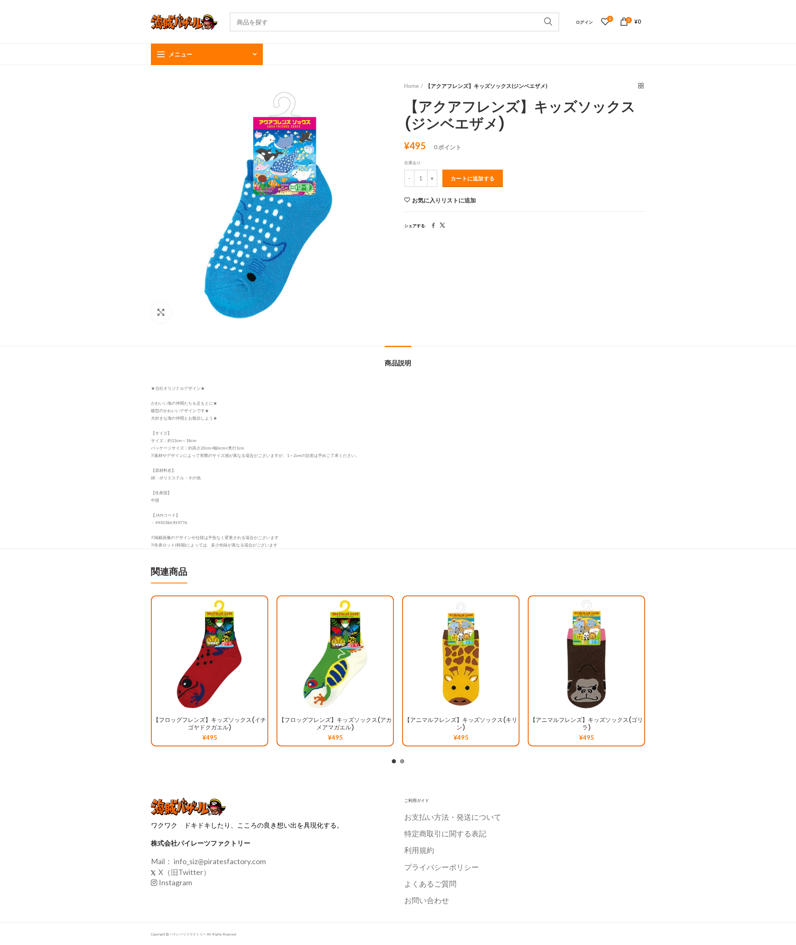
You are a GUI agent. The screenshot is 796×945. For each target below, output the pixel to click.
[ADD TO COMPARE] (261, 628)
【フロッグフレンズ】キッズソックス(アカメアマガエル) (335, 723)
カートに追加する (473, 178)
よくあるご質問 (430, 883)
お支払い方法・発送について (452, 816)
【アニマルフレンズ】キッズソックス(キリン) (460, 723)
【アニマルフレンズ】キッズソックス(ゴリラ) (586, 723)
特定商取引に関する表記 (445, 833)
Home (411, 86)
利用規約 (419, 850)
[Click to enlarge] (160, 312)
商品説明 (398, 363)
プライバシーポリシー (441, 867)
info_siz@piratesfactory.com (220, 861)
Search (548, 22)
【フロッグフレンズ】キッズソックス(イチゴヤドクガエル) (209, 723)
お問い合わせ (426, 900)
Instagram (175, 882)
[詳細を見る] (261, 647)
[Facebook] (433, 225)
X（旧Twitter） (184, 872)
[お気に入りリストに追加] (261, 609)
